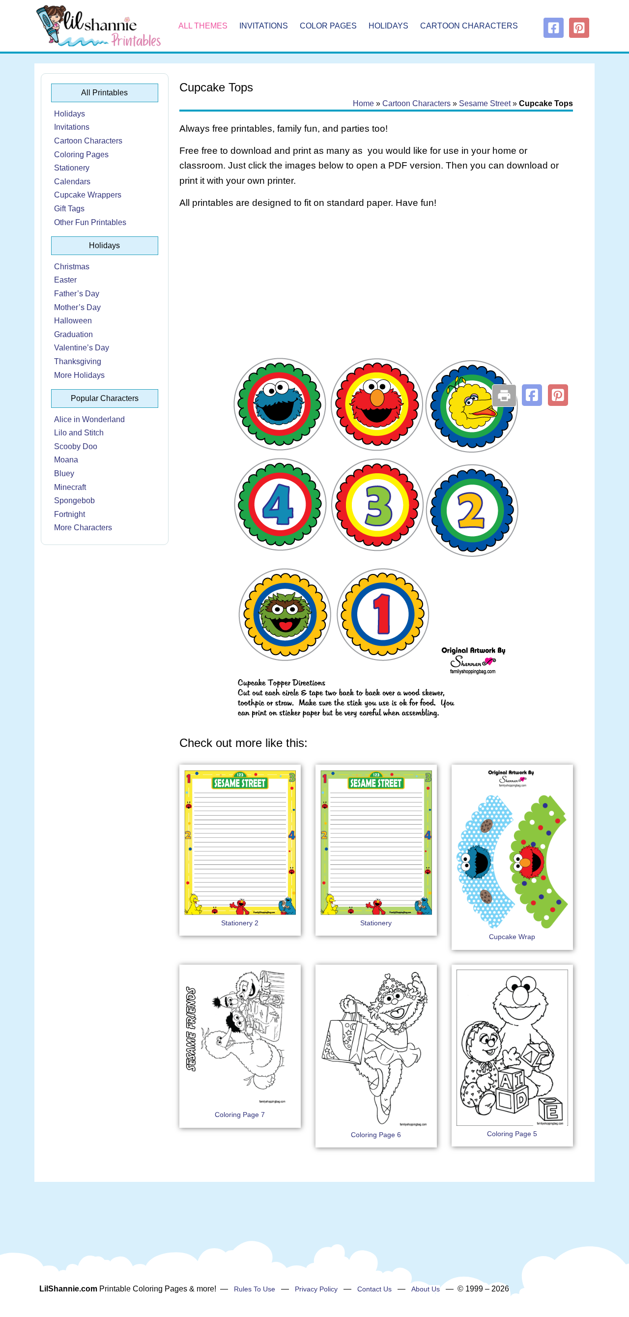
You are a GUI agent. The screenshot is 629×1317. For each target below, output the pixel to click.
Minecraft (70, 487)
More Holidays (79, 375)
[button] (532, 395)
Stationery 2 (239, 923)
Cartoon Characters (469, 26)
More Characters (83, 527)
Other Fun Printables (90, 222)
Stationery (71, 168)
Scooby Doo (75, 446)
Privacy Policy (316, 1289)
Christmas (71, 266)
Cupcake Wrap (512, 937)
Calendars (72, 181)
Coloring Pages (81, 154)
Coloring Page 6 (376, 1135)
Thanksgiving (77, 361)
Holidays (388, 26)
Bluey (64, 473)
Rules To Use (254, 1289)
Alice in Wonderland (89, 419)
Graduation (73, 334)
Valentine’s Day (81, 348)
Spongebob (74, 500)
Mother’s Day (77, 307)
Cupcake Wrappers (87, 195)
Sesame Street (485, 103)
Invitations (263, 26)
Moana (66, 460)
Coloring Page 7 (240, 1114)
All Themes (203, 26)
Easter (65, 280)
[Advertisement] (376, 296)
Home (363, 103)
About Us (425, 1289)
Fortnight (69, 514)
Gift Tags (69, 208)
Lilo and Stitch (79, 433)
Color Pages (328, 26)
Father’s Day (76, 293)
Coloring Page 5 (512, 1134)
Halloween (73, 320)
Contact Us (374, 1289)
